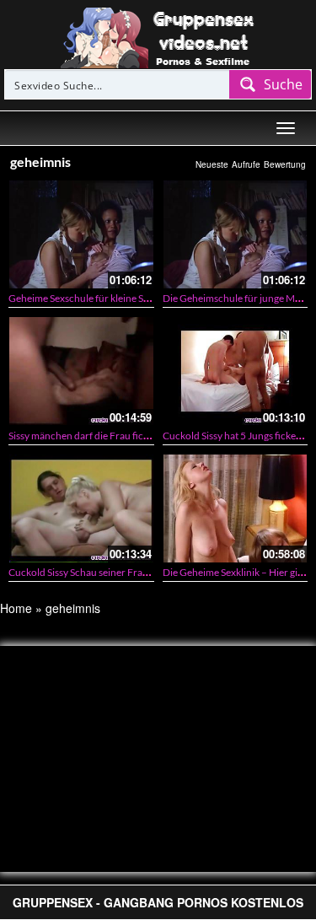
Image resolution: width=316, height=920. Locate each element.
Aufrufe (246, 164)
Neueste (211, 164)
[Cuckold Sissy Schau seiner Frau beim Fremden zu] (81, 508)
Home (16, 608)
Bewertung (285, 164)
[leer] (158, 36)
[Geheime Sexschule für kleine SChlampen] (81, 234)
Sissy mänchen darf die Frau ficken (83, 435)
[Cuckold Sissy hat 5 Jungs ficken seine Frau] (235, 370)
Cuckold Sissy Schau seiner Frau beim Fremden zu (117, 572)
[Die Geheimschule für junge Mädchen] (235, 234)
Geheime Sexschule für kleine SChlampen (98, 298)
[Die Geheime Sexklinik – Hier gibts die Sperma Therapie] (235, 508)
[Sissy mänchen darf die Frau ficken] (81, 370)
